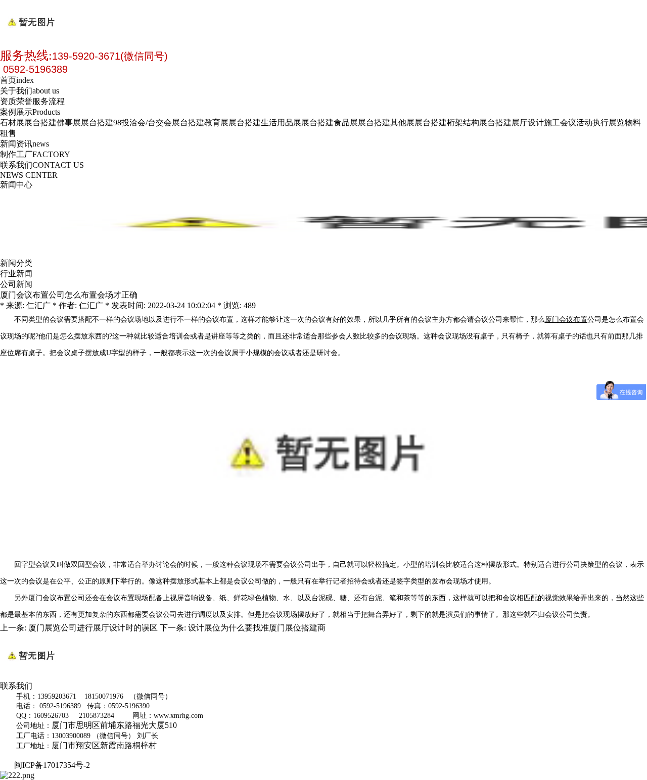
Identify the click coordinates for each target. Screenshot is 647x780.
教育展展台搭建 (232, 122)
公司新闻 (16, 284)
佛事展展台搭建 (85, 122)
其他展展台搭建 (418, 122)
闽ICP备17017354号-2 (54, 765)
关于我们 (29, 90)
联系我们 (42, 165)
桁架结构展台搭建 (479, 122)
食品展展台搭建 (362, 122)
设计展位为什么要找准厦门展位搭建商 (257, 627)
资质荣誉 (16, 101)
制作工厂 (35, 154)
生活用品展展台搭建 (297, 122)
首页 (17, 80)
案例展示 (30, 112)
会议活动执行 (584, 122)
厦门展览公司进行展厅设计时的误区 (93, 627)
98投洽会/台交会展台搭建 (158, 122)
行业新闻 (16, 273)
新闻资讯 (24, 143)
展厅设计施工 (536, 122)
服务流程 (48, 101)
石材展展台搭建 (28, 122)
